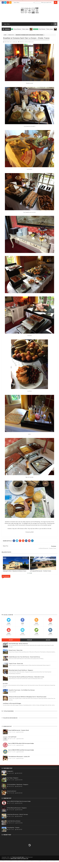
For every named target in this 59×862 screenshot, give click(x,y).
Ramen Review (37, 29)
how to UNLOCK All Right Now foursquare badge (19, 801)
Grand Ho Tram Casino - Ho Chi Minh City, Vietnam (22, 690)
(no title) (5, 683)
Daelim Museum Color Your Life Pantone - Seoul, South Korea (24, 656)
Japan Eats (12, 29)
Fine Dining (52, 558)
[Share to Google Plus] (7, 568)
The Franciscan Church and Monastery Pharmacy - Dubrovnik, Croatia (26, 676)
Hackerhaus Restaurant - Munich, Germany (17, 814)
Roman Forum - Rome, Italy (15, 650)
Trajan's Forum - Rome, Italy (16, 663)
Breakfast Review (24, 41)
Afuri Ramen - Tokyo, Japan (22, 29)
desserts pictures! (11, 791)
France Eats (11, 34)
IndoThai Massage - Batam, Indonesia (18, 643)
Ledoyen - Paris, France (36, 571)
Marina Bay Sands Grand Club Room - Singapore (21, 670)
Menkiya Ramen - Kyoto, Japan (49, 29)
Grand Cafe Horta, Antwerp (13, 821)
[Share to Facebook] (4, 568)
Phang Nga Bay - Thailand (13, 827)
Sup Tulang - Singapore (12, 778)
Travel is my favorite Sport (18, 857)
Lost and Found (12, 736)
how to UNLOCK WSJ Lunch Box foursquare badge (21, 750)
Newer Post (5, 546)
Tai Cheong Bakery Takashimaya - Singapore (17, 784)
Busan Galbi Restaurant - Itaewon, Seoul (18, 730)
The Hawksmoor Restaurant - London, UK (19, 756)
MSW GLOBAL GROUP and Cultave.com (19, 858)
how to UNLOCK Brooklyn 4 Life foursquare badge (21, 743)
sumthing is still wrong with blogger (12, 703)
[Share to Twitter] (6, 568)
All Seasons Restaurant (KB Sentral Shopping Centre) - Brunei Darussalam (27, 696)
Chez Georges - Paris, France (10, 571)
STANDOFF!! (10, 771)
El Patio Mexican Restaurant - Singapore (17, 807)
